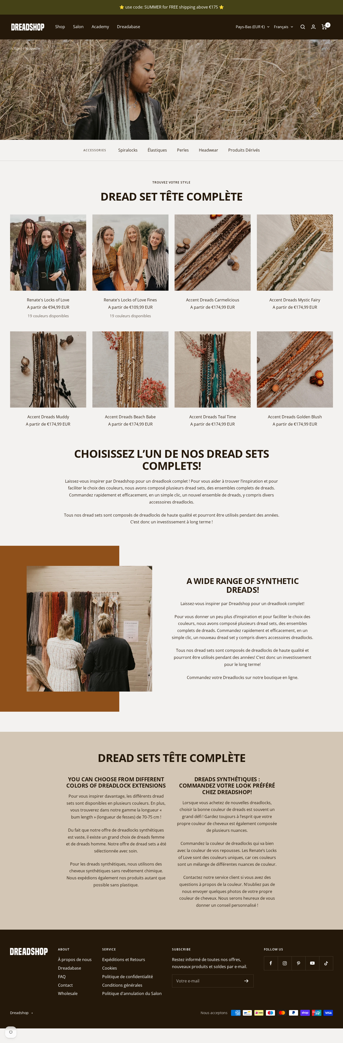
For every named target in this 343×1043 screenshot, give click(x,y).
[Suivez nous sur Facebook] (271, 963)
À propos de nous (75, 959)
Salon (78, 26)
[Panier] (324, 26)
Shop (60, 26)
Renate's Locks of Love (48, 300)
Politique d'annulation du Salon (132, 993)
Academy (100, 26)
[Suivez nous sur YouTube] (312, 963)
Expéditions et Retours (123, 959)
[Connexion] (313, 27)
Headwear (208, 150)
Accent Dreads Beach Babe (130, 417)
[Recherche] (303, 27)
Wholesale (68, 993)
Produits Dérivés (244, 150)
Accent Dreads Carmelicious (212, 300)
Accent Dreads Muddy (48, 417)
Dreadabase (128, 26)
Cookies (109, 968)
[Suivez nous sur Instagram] (285, 963)
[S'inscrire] (246, 981)
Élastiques (157, 150)
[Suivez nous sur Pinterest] (298, 963)
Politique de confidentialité (127, 976)
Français (281, 26)
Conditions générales (122, 985)
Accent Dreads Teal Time (212, 417)
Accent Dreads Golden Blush (295, 417)
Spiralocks (128, 150)
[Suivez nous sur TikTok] (326, 963)
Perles (183, 150)
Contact (65, 985)
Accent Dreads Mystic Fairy (294, 300)
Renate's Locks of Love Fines (130, 300)
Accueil (16, 48)
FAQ (62, 976)
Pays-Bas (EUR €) (250, 26)
